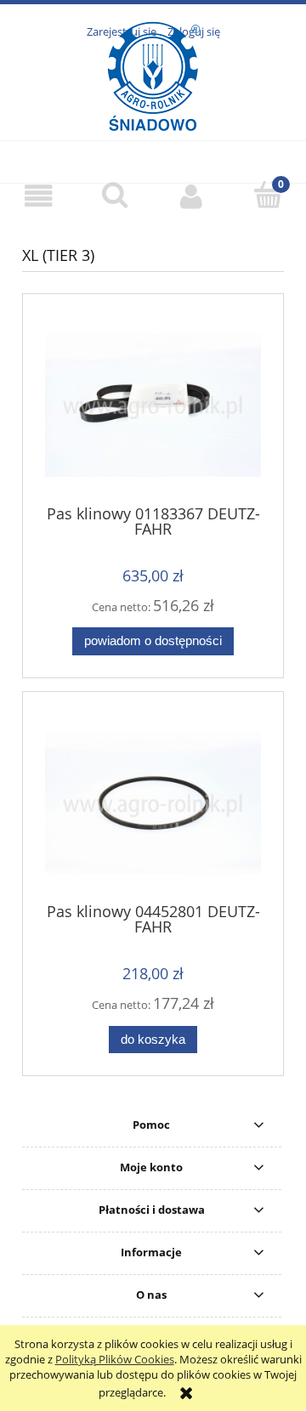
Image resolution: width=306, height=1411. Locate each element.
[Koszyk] (268, 194)
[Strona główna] (153, 109)
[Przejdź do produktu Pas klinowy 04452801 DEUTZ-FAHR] (153, 803)
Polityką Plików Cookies (114, 1359)
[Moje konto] (191, 196)
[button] (38, 196)
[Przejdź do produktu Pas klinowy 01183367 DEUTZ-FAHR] (153, 404)
